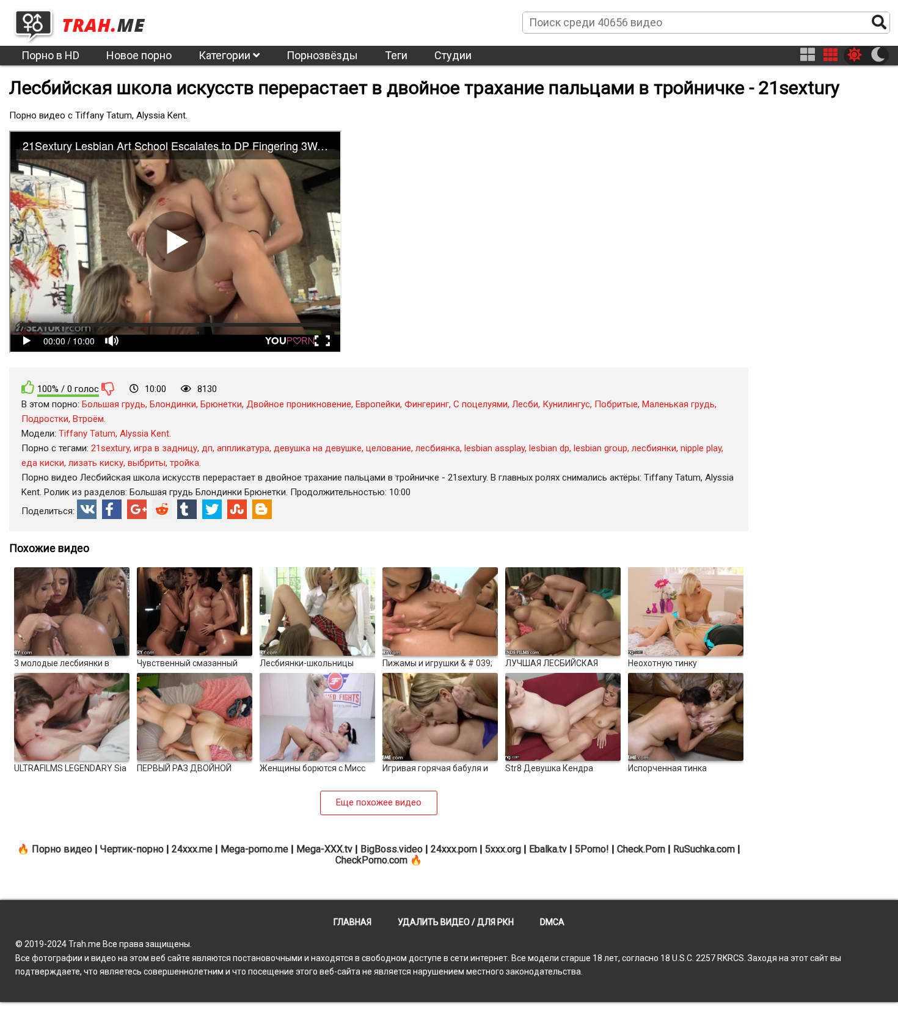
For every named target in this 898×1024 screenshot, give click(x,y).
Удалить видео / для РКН (456, 922)
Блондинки (173, 404)
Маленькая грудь (678, 404)
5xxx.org (503, 849)
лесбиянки (654, 448)
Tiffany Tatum (87, 433)
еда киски (42, 462)
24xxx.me (192, 849)
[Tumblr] (187, 509)
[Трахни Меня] (85, 22)
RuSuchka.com (704, 849)
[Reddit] (162, 509)
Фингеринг (426, 404)
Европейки (378, 404)
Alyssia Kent (144, 433)
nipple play (701, 448)
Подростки (44, 418)
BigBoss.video (391, 849)
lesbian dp (549, 448)
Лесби (525, 404)
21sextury (110, 448)
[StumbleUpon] (237, 509)
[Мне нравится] (28, 387)
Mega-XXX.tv (324, 849)
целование (388, 448)
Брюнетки (221, 404)
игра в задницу (165, 448)
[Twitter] (212, 509)
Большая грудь (113, 404)
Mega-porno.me (254, 849)
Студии (453, 55)
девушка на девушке (318, 448)
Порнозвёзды (322, 55)
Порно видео (62, 849)
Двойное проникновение (298, 404)
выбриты (147, 462)
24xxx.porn (454, 849)
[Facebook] (112, 509)
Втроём (88, 418)
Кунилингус (566, 404)
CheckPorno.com (371, 860)
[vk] (87, 509)
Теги (396, 55)
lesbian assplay (494, 448)
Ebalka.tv (548, 849)
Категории (226, 55)
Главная (352, 922)
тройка (184, 462)
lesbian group (600, 448)
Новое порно (139, 55)
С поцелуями (480, 404)
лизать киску (95, 462)
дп (207, 448)
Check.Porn (641, 849)
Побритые (616, 404)
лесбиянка (437, 448)
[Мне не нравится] (108, 388)
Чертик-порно (132, 849)
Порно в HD (50, 55)
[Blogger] (262, 509)
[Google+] (137, 509)
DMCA (552, 922)
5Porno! (592, 849)
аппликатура (243, 448)
